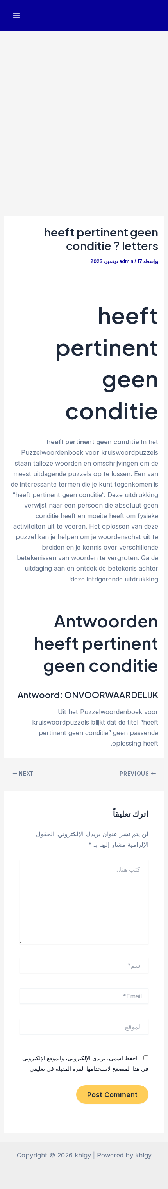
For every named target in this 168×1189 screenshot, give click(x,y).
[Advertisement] (84, 118)
